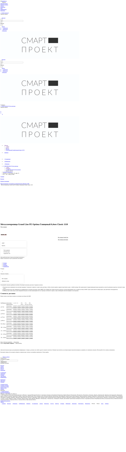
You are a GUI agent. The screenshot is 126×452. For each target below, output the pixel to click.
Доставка (5, 265)
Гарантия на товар (5, 386)
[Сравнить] (1, 229)
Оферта (2, 402)
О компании (3, 372)
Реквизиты (3, 379)
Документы (3, 376)
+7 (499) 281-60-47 (5, 13)
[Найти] (2, 25)
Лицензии (3, 373)
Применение (6, 266)
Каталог (2, 365)
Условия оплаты (4, 384)
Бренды (2, 367)
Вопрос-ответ (4, 387)
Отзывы (5, 263)
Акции (2, 366)
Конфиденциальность (5, 400)
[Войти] (1, 110)
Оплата (4, 264)
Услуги (2, 369)
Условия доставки (5, 385)
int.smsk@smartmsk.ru (8, 172)
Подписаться (3, 361)
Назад (7, 146)
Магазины (3, 380)
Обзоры (2, 389)
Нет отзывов (4, 227)
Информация (3, 377)
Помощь (2, 382)
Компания (3, 370)
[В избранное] (1, 227)
